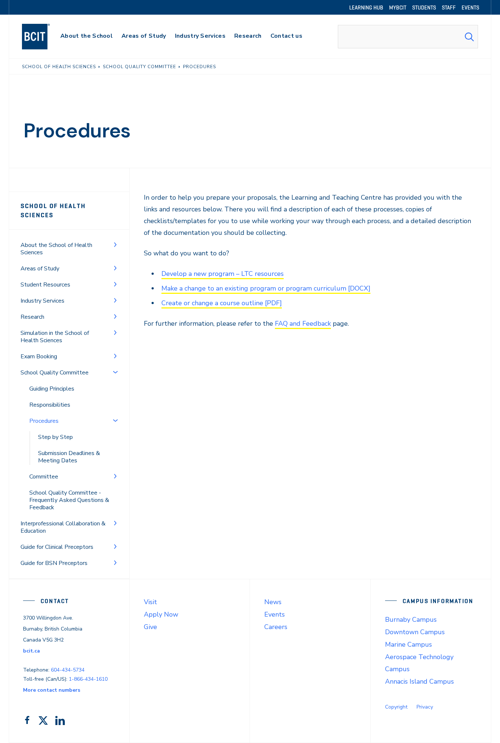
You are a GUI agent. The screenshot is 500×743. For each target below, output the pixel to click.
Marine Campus (408, 644)
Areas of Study (39, 269)
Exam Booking (38, 356)
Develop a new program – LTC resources (222, 273)
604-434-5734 (68, 669)
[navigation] (43, 36)
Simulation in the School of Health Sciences (54, 336)
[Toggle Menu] (115, 244)
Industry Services (42, 301)
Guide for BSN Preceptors (53, 563)
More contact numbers (51, 690)
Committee (43, 477)
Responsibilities (49, 405)
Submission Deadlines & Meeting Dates (69, 457)
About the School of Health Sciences (56, 248)
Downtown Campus (415, 632)
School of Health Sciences (53, 210)
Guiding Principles (51, 389)
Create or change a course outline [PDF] (221, 303)
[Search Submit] (469, 36)
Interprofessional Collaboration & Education (62, 527)
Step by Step (55, 437)
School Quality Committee (54, 373)
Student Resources (45, 285)
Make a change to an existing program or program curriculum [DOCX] (265, 288)
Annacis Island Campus (419, 681)
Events (274, 614)
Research (32, 317)
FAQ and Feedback (303, 323)
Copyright (396, 706)
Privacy (425, 706)
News (272, 602)
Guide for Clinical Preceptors (56, 547)
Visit (150, 602)
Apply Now (161, 614)
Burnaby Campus (411, 619)
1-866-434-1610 (88, 679)
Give (150, 626)
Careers (275, 626)
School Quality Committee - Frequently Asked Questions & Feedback (69, 500)
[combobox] (408, 36)
